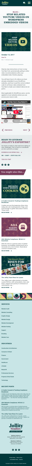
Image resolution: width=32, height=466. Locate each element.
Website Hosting (6, 326)
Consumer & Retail (6, 352)
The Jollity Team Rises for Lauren (12, 277)
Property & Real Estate (7, 376)
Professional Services (7, 373)
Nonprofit (4, 369)
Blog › (16, 12)
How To (3, 57)
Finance (3, 355)
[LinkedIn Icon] (2, 165)
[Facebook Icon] (5, 165)
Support (3, 330)
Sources (21, 459)
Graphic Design (5, 316)
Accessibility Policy (14, 459)
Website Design (5, 319)
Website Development (7, 323)
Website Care (5, 337)
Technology (4, 380)
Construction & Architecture (9, 348)
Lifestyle (3, 366)
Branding (3, 333)
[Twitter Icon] (8, 165)
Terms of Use (19, 457)
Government (4, 359)
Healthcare (4, 362)
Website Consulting (6, 312)
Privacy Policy (12, 457)
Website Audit (5, 309)
